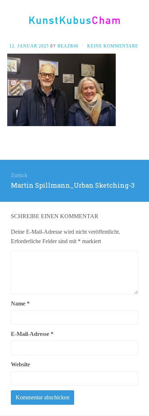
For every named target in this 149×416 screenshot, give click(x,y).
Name (20, 303)
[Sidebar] (7, 22)
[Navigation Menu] (142, 22)
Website (20, 364)
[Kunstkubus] (74, 20)
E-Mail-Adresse (32, 334)
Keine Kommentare (112, 46)
